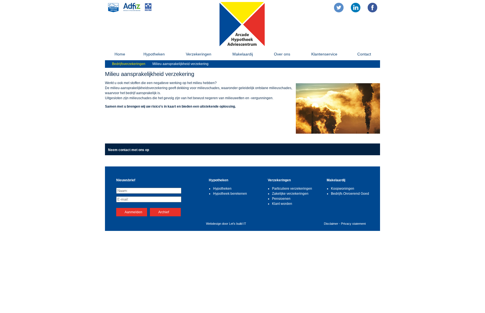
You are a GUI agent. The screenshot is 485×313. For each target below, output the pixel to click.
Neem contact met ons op (128, 150)
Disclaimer (331, 223)
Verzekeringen (198, 54)
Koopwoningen (342, 189)
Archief (163, 212)
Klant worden (282, 204)
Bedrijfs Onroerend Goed (350, 194)
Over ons (282, 54)
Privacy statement (353, 223)
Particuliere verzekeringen (292, 189)
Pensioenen (281, 199)
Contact (364, 54)
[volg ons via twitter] (339, 8)
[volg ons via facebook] (372, 8)
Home (120, 54)
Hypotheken (154, 54)
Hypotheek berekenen (230, 194)
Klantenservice (324, 54)
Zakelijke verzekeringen (290, 194)
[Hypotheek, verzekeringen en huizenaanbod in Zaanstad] (242, 45)
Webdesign (213, 223)
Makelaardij (242, 54)
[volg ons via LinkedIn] (355, 8)
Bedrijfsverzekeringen (128, 64)
